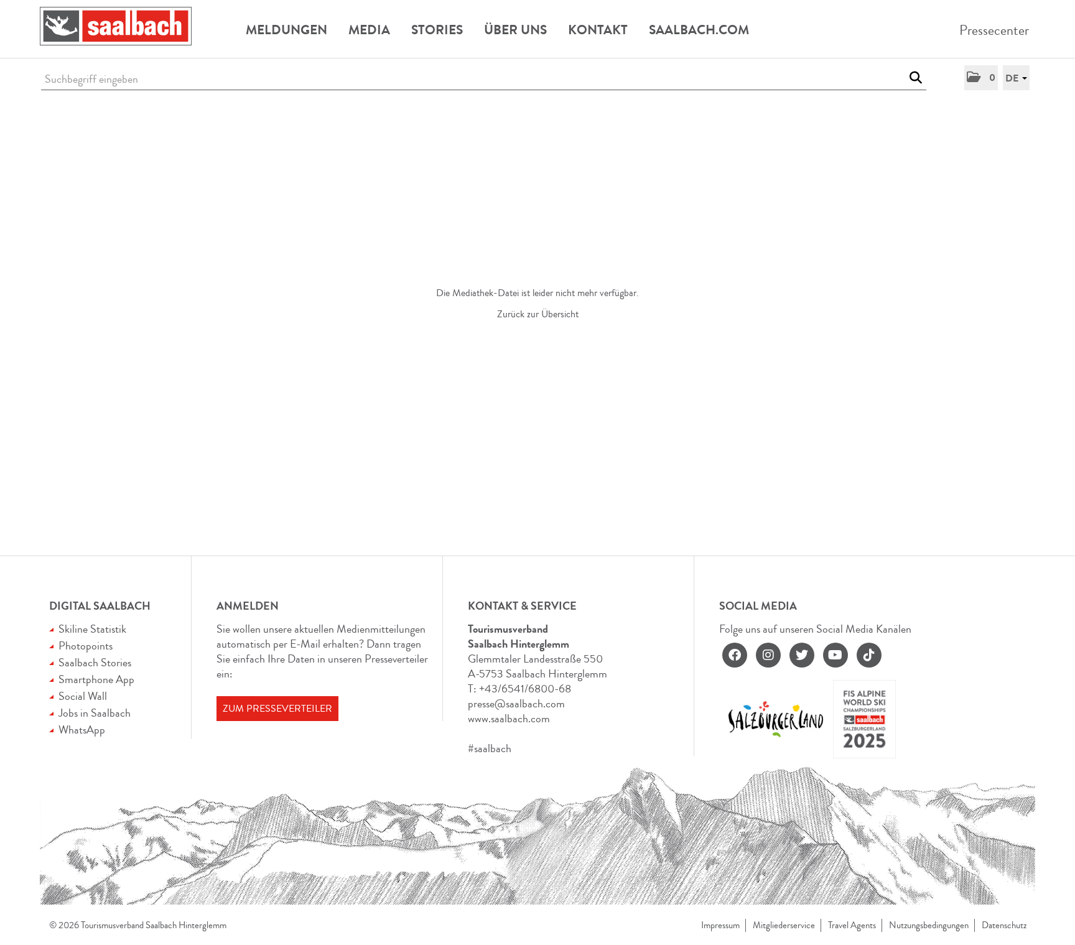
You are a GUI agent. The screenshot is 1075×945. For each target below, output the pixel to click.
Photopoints (85, 646)
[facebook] (734, 655)
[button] (981, 77)
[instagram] (768, 655)
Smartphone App (96, 679)
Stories (437, 30)
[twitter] (801, 655)
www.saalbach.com (509, 718)
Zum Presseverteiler (277, 708)
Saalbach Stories (94, 662)
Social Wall (82, 696)
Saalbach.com (699, 30)
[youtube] (835, 655)
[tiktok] (869, 655)
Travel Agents (852, 925)
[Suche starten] (915, 77)
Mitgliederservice (784, 925)
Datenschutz (1004, 925)
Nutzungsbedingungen (929, 925)
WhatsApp (81, 730)
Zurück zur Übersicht (538, 314)
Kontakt (598, 30)
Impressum (720, 925)
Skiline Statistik (92, 629)
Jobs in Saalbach (94, 713)
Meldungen (286, 30)
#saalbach (489, 748)
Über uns (515, 30)
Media (369, 30)
